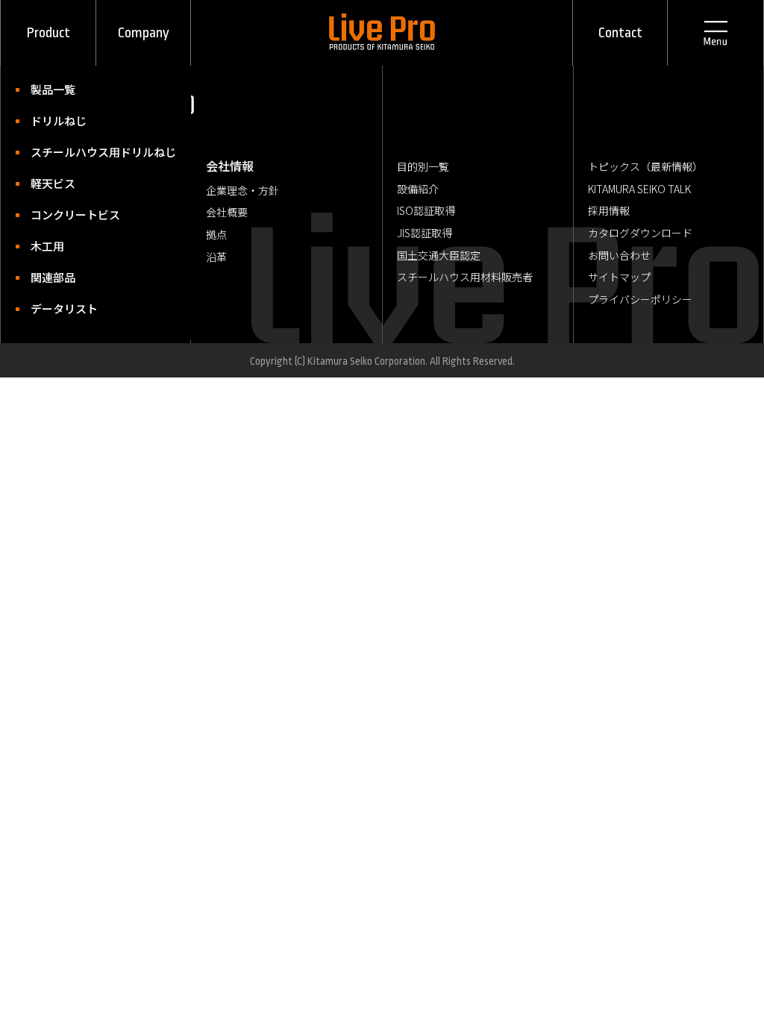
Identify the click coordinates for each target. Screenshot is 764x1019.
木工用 (47, 246)
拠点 (216, 234)
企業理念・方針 (242, 190)
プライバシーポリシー (640, 299)
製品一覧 (53, 89)
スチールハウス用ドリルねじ (63, 152)
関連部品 (53, 277)
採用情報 (609, 210)
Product (48, 33)
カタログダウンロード (640, 232)
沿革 (216, 256)
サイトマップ (619, 276)
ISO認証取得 (426, 210)
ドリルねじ (59, 120)
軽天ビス (53, 183)
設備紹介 (418, 188)
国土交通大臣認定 (438, 255)
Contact (620, 33)
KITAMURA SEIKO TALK (639, 188)
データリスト (63, 308)
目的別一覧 (423, 166)
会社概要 (227, 211)
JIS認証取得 (424, 232)
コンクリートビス (63, 214)
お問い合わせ (619, 255)
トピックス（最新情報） (645, 166)
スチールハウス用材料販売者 (465, 276)
